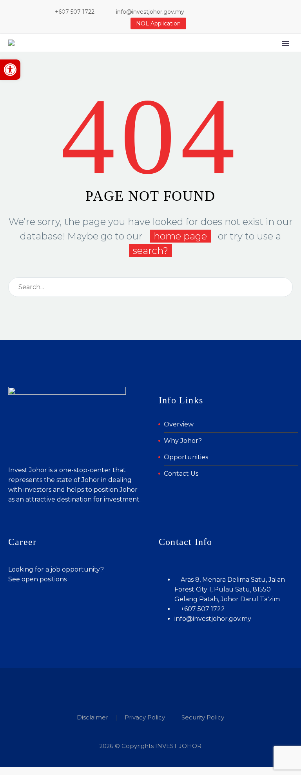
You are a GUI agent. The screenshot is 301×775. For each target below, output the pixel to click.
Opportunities (186, 457)
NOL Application (158, 23)
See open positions (37, 579)
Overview (179, 424)
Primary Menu (286, 43)
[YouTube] (251, 12)
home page (180, 236)
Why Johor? (183, 440)
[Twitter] (239, 12)
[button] (10, 69)
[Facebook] (215, 12)
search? (150, 250)
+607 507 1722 (74, 11)
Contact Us (181, 473)
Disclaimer (92, 718)
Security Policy (202, 718)
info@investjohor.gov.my (150, 11)
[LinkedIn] (227, 12)
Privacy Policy (145, 718)
